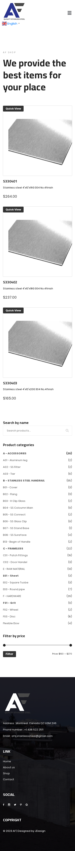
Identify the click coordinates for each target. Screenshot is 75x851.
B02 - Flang (10, 494)
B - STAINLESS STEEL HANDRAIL (24, 480)
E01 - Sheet (11, 576)
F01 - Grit (9, 603)
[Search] (67, 431)
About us (9, 767)
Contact (8, 779)
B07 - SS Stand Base (16, 528)
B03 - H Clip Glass (14, 501)
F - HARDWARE (12, 596)
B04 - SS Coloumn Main (18, 508)
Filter (9, 654)
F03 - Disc (9, 616)
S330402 (10, 282)
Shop (6, 773)
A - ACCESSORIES (14, 453)
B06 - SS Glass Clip (15, 521)
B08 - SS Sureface (15, 535)
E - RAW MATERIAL (14, 569)
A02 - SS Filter (12, 467)
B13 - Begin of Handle (16, 542)
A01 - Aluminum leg (15, 460)
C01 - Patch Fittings (15, 555)
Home (7, 761)
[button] (69, 13)
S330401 (10, 181)
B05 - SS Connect (14, 514)
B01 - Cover (10, 487)
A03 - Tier (9, 474)
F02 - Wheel (10, 610)
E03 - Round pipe (14, 589)
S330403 (10, 383)
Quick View (13, 109)
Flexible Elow (11, 623)
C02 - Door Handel (15, 562)
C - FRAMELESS (13, 548)
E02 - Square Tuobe (15, 582)
